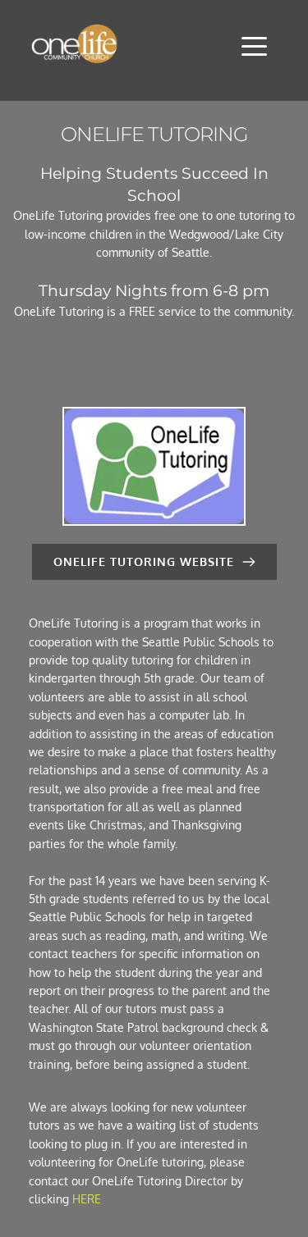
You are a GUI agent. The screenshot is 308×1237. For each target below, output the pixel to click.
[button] (254, 46)
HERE (86, 1199)
